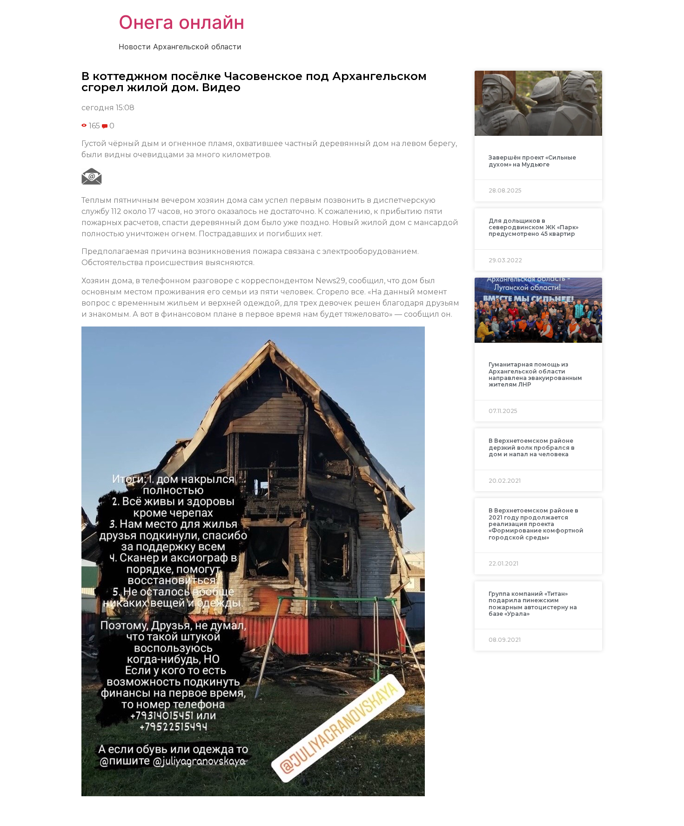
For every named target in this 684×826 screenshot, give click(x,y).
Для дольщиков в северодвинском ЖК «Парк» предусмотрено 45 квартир (533, 227)
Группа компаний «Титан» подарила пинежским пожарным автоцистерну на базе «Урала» (533, 603)
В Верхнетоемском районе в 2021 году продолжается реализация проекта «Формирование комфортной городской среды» (536, 524)
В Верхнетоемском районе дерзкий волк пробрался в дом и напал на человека (532, 447)
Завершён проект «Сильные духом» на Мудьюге (532, 160)
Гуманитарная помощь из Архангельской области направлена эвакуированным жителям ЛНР (535, 374)
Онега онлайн (181, 22)
